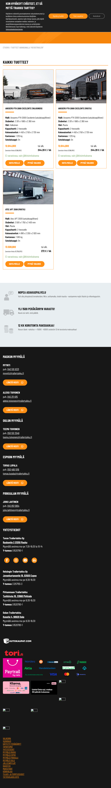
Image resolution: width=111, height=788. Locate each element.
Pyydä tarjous (34, 163)
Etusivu (6, 47)
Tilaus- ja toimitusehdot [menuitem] (13, 774)
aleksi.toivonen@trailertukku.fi (17, 400)
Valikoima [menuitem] (7, 738)
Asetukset (96, 16)
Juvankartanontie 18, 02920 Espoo (20, 575)
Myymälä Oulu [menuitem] (9, 760)
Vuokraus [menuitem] (7, 741)
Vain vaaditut (78, 16)
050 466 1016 (13, 469)
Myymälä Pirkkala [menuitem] (10, 757)
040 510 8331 (13, 369)
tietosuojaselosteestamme (14, 29)
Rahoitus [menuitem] (7, 766)
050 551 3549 (13, 433)
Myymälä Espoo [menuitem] (9, 755)
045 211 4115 (12, 396)
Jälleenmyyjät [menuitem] (9, 763)
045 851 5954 (13, 505)
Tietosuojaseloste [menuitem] (11, 777)
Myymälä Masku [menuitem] (9, 752)
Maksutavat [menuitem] (8, 768)
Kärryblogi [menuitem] (7, 771)
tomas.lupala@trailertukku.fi (16, 473)
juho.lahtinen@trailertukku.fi (16, 510)
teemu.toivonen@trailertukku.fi (17, 437)
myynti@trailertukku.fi (13, 373)
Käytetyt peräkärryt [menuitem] (12, 744)
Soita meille (14, 163)
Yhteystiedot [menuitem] (8, 749)
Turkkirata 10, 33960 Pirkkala (17, 596)
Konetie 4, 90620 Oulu (13, 616)
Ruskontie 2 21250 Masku (15, 542)
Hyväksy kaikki (58, 16)
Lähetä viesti (13, 382)
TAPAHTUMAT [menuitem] (8, 746)
